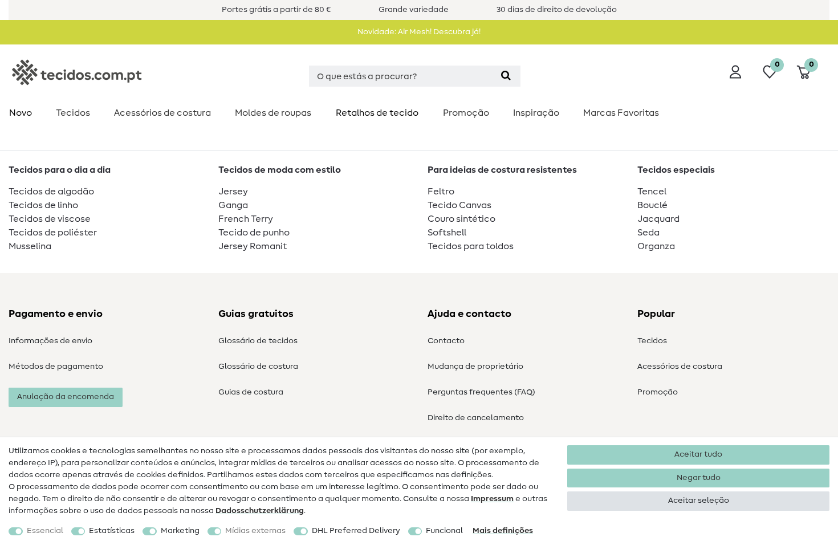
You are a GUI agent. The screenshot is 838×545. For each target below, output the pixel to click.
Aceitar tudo (698, 454)
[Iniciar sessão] (735, 71)
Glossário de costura (258, 367)
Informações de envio (50, 341)
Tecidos (73, 112)
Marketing (180, 531)
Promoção (466, 112)
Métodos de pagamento (56, 367)
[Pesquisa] (505, 76)
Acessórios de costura (679, 367)
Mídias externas (255, 531)
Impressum (492, 499)
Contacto (446, 341)
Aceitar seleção (698, 501)
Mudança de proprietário (475, 367)
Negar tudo (699, 478)
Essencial (45, 531)
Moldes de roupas (273, 112)
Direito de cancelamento (476, 418)
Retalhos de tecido (377, 112)
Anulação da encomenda (65, 397)
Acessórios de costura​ (162, 112)
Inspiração (536, 112)
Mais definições (503, 531)
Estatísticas (112, 531)
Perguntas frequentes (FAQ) (481, 392)
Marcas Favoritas (621, 112)
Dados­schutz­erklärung (259, 511)
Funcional (444, 531)
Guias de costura (250, 392)
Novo (20, 112)
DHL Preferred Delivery (356, 531)
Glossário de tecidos (258, 341)
